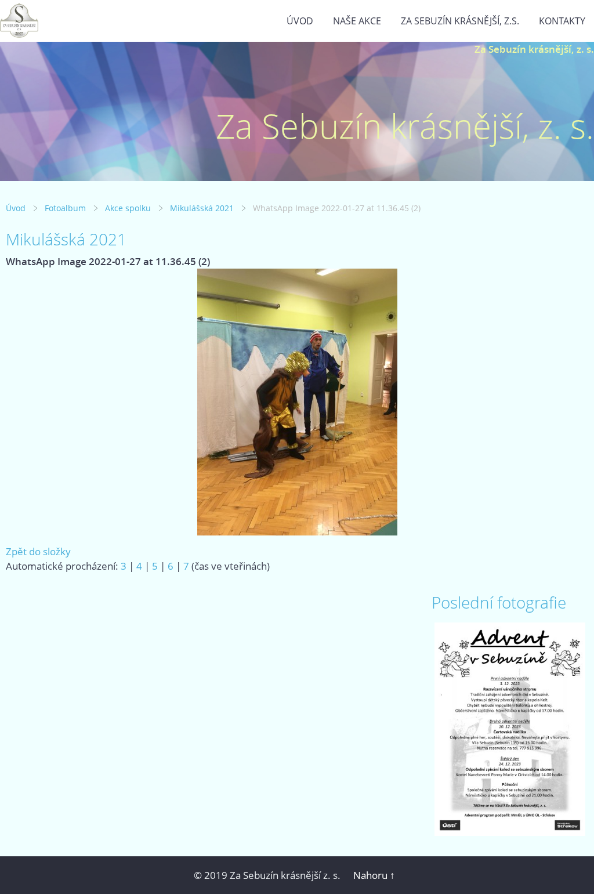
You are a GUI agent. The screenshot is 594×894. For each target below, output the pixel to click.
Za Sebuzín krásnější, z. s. (534, 49)
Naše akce (357, 21)
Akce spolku (128, 207)
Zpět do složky (38, 551)
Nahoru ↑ (374, 875)
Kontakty (562, 21)
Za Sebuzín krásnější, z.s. (460, 21)
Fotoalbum (65, 207)
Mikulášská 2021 (202, 207)
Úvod (300, 21)
